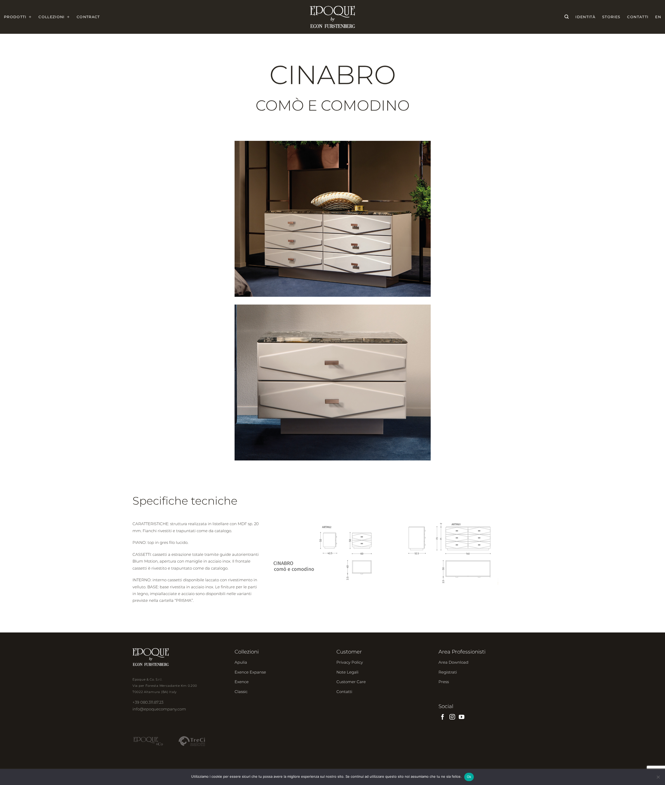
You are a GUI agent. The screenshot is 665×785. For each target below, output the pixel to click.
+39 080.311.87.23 (147, 702)
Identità (585, 17)
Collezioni (51, 17)
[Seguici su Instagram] (452, 717)
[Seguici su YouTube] (461, 717)
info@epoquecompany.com (159, 709)
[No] (658, 778)
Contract (88, 17)
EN (658, 17)
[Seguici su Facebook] (442, 717)
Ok (469, 777)
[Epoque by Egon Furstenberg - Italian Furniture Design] (332, 17)
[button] (566, 17)
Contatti (637, 17)
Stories (611, 17)
